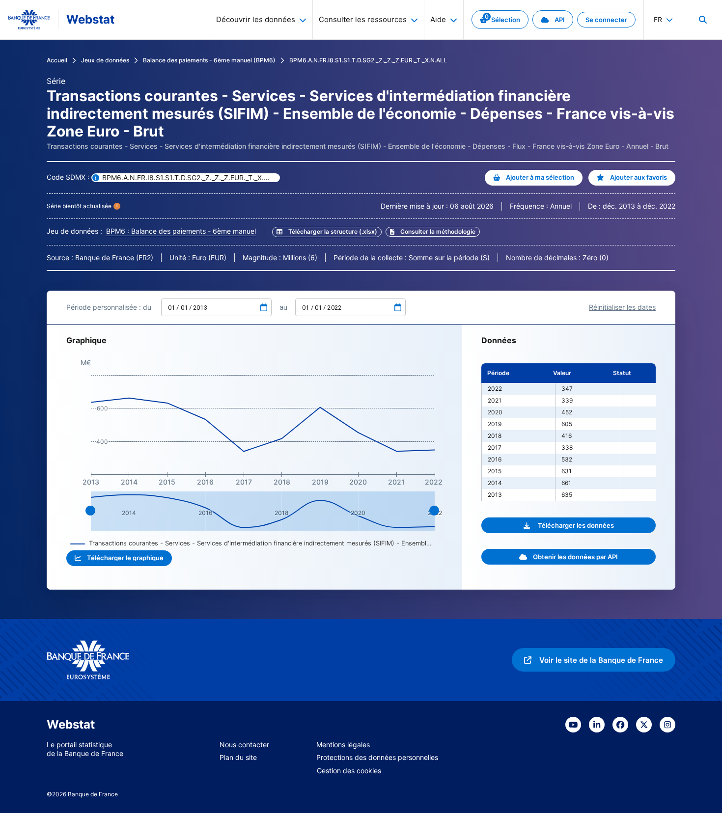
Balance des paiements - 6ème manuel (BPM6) (209, 60)
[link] (500, 19)
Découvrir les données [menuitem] (255, 19)
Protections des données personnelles (377, 757)
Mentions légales (343, 744)
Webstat (90, 19)
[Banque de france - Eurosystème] (29, 19)
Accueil (57, 60)
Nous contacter (244, 744)
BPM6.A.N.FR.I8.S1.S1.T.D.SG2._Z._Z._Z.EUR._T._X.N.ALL (368, 60)
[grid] (568, 432)
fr (658, 19)
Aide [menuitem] (438, 19)
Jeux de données (105, 60)
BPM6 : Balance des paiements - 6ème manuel (181, 231)
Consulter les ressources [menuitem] (363, 19)
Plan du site (238, 757)
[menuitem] (702, 19)
